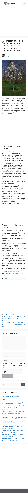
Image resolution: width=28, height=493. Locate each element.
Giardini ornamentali (9, 314)
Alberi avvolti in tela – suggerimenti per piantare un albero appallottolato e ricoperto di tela (13, 324)
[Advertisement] (14, 22)
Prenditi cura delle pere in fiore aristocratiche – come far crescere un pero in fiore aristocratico (13, 407)
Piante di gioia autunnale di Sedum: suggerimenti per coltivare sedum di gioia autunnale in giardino (13, 426)
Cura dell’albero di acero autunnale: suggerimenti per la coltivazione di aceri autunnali (12, 398)
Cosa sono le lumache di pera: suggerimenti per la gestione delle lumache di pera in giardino (13, 413)
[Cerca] (23, 385)
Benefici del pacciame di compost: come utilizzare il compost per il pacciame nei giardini (13, 318)
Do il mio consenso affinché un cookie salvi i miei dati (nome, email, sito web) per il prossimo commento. (14, 365)
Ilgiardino (11, 4)
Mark (10, 278)
